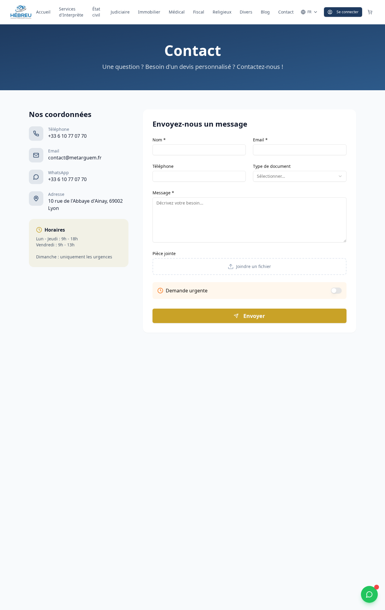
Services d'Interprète (71, 12)
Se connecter (348, 11)
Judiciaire (120, 12)
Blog (265, 12)
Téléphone (163, 166)
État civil (96, 12)
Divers (246, 12)
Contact (286, 12)
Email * (260, 140)
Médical (177, 12)
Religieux (222, 12)
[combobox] (299, 176)
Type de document (272, 166)
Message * (163, 193)
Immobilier (149, 12)
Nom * (159, 140)
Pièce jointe (164, 253)
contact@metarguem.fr (75, 157)
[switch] (336, 291)
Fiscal (198, 12)
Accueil (43, 12)
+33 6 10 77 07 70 (67, 136)
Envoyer (254, 315)
